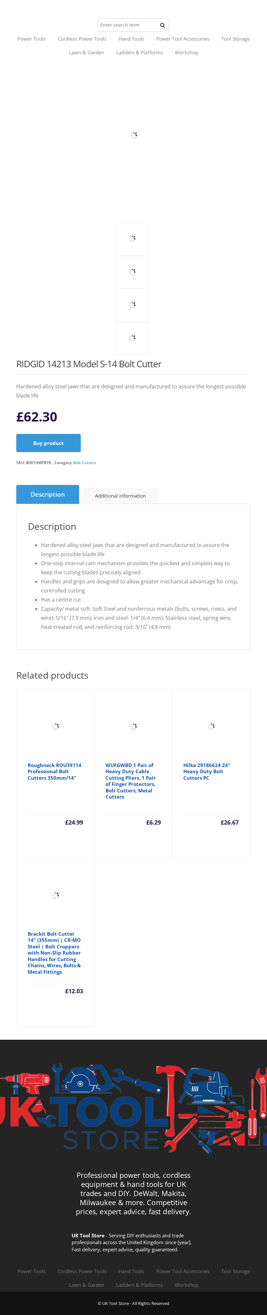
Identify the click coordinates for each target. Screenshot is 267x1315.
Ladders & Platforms (139, 52)
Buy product (48, 443)
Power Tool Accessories (182, 38)
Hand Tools (131, 38)
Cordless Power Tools (82, 38)
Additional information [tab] (120, 495)
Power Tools (32, 38)
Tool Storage (235, 38)
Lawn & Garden (86, 52)
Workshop (186, 52)
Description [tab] (48, 494)
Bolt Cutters (84, 462)
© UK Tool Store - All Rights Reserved (134, 1303)
